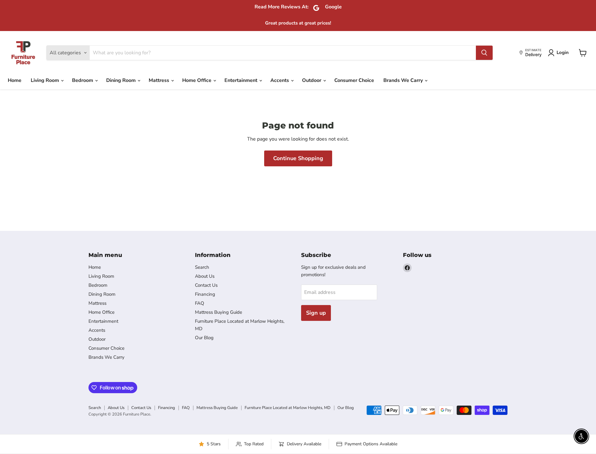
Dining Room (121, 80)
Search (202, 267)
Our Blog (204, 338)
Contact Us (206, 285)
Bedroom (83, 80)
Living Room (45, 80)
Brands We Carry (403, 80)
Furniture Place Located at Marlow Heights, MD (288, 408)
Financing (205, 294)
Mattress (159, 80)
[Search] (484, 53)
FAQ (199, 303)
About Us (204, 276)
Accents (280, 80)
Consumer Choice (354, 80)
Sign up (316, 313)
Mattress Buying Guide (218, 312)
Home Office (197, 80)
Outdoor (312, 80)
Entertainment (241, 80)
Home (14, 80)
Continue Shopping (298, 158)
